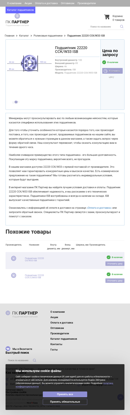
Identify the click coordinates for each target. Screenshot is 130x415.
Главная (9, 35)
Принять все (65, 394)
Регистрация (115, 9)
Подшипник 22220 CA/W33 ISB (34, 259)
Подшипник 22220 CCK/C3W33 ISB (34, 276)
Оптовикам (67, 3)
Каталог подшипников (20, 9)
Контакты (43, 9)
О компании (14, 3)
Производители (87, 3)
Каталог (24, 35)
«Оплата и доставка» (99, 207)
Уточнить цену (114, 71)
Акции (28, 3)
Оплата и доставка (46, 3)
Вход (98, 9)
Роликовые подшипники (48, 35)
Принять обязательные (65, 401)
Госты (55, 9)
